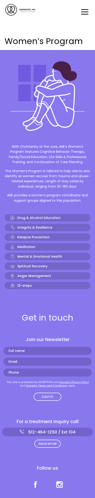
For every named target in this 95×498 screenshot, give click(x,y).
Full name (17, 351)
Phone (14, 372)
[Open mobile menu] (85, 11)
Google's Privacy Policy (74, 382)
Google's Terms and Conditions (46, 385)
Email (13, 362)
